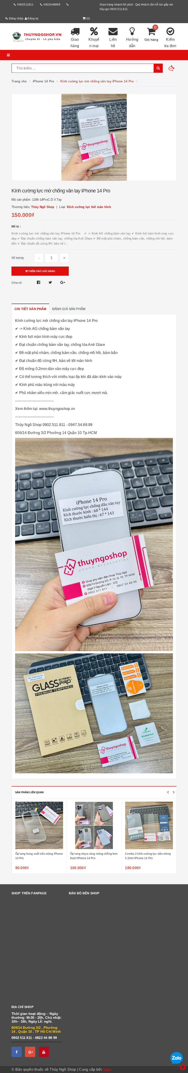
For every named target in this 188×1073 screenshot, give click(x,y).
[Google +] (30, 1052)
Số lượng (17, 257)
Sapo (107, 1069)
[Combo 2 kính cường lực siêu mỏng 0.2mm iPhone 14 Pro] (149, 825)
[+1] (63, 282)
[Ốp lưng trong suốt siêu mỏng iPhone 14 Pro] (39, 825)
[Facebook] (16, 1052)
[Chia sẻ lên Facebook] (39, 282)
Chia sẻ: (16, 282)
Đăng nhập (15, 18)
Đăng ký (32, 18)
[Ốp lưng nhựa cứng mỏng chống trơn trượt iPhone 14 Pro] (94, 825)
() (88, 18)
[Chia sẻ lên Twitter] (51, 282)
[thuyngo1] (36, 36)
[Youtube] (44, 1052)
